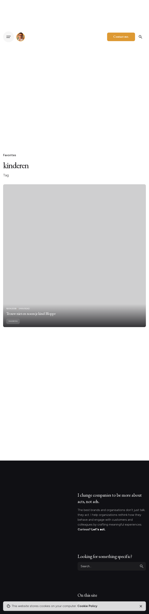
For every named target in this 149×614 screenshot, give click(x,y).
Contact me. (121, 37)
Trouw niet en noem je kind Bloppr (30, 313)
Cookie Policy (87, 606)
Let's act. (98, 529)
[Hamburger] (8, 36)
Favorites (9, 155)
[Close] (141, 606)
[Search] (140, 36)
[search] (141, 566)
